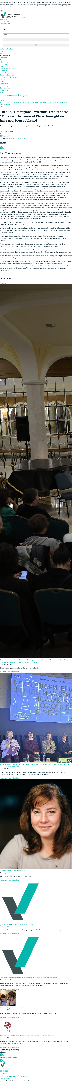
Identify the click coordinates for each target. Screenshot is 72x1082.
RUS (1, 51)
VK (7, 96)
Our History (4, 64)
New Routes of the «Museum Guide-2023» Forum (16, 924)
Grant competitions (7, 21)
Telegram (23, 96)
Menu (4, 53)
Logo (23, 17)
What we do (4, 19)
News (2, 100)
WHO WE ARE (4, 1069)
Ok (1, 10)
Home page (4, 98)
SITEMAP (3, 1073)
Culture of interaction (7, 75)
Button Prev (5, 1049)
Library (2, 79)
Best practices (5, 24)
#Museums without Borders (15, 138)
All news (3, 283)
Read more (3, 274)
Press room (4, 26)
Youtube (14, 96)
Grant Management (6, 73)
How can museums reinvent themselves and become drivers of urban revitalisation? (28, 978)
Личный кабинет (8, 49)
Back (1, 107)
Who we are (4, 62)
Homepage (3, 58)
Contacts (3, 81)
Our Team (3, 71)
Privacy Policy (4, 1079)
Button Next (14, 1049)
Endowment (4, 66)
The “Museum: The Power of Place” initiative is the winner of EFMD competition (27, 1036)
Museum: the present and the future (12, 1008)
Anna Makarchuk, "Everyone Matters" (12, 871)
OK (3, 96)
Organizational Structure (8, 68)
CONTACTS (4, 1071)
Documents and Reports (8, 77)
